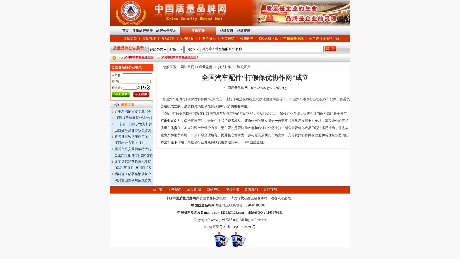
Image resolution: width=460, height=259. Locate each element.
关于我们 (174, 190)
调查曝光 (209, 38)
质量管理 (149, 38)
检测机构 (246, 38)
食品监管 (168, 38)
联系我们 (251, 190)
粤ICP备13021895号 (241, 227)
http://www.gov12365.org (268, 88)
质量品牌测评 (142, 30)
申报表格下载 (293, 38)
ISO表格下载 (268, 38)
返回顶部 (270, 190)
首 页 (157, 190)
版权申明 (232, 190)
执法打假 (187, 38)
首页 (125, 30)
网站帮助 (213, 190)
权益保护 (228, 38)
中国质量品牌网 (236, 88)
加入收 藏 (194, 190)
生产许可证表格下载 (324, 38)
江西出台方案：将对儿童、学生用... (129, 144)
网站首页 (187, 67)
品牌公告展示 (166, 30)
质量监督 (130, 38)
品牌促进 (226, 30)
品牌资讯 (243, 30)
